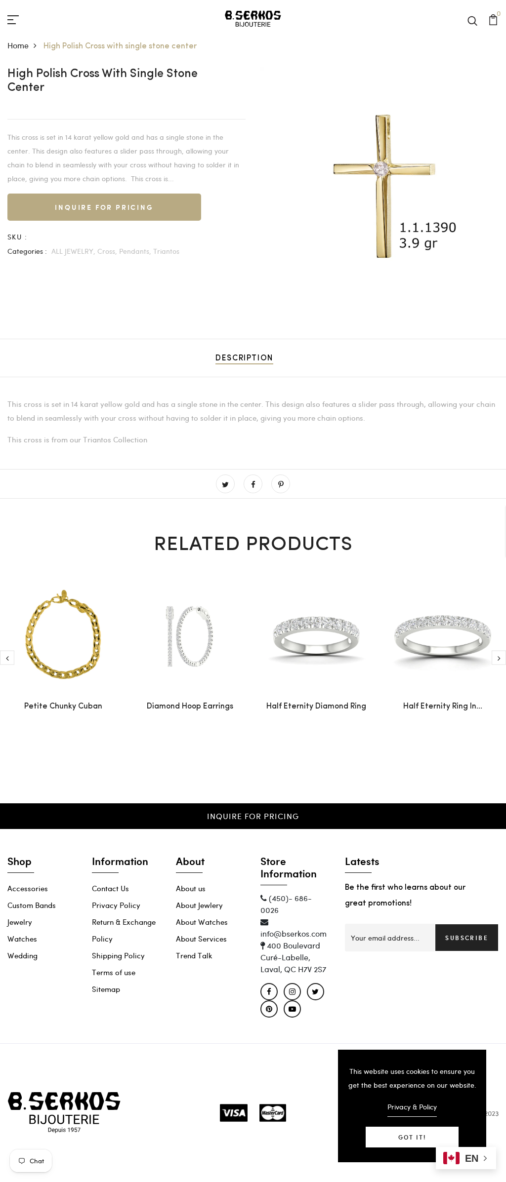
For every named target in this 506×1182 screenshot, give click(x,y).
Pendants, (135, 251)
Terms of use (113, 972)
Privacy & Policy (412, 1106)
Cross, (107, 251)
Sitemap (106, 989)
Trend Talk (194, 955)
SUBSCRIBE (466, 937)
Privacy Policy (116, 905)
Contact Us (110, 888)
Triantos (166, 251)
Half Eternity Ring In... (442, 706)
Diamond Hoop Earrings (190, 706)
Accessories (27, 888)
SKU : (17, 236)
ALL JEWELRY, (73, 251)
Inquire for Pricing (104, 207)
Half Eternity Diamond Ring (316, 706)
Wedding (22, 955)
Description (244, 358)
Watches (22, 939)
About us (191, 888)
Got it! (412, 1137)
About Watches (202, 922)
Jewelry (19, 922)
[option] (379, 186)
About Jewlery (199, 905)
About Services (201, 939)
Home (18, 45)
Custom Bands (31, 905)
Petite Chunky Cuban (63, 706)
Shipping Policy (118, 955)
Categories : (27, 251)
